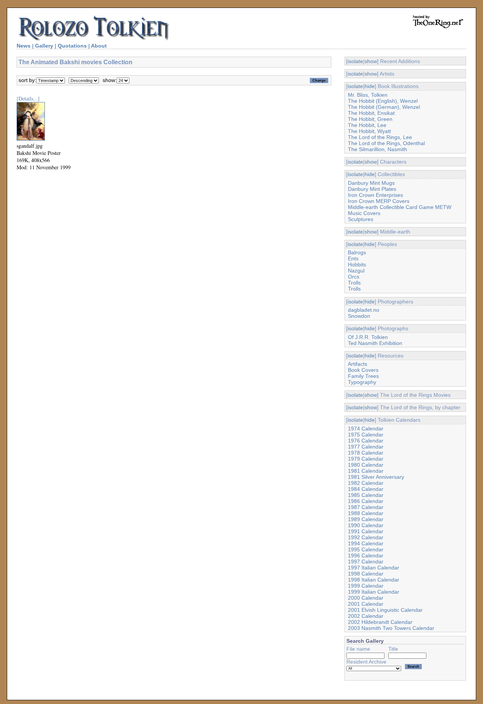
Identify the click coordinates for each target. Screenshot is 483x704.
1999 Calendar (365, 586)
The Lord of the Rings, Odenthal (386, 143)
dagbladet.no (363, 310)
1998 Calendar (365, 574)
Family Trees (363, 376)
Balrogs (357, 252)
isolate (355, 61)
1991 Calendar (365, 531)
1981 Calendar (365, 471)
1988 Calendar (365, 513)
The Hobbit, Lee (367, 125)
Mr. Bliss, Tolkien (368, 95)
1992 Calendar (365, 537)
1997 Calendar (365, 562)
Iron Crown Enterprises (375, 195)
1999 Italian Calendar (373, 592)
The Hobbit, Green (370, 119)
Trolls (354, 283)
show (371, 61)
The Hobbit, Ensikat (371, 113)
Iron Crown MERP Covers (378, 201)
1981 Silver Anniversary (376, 477)
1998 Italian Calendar (373, 580)
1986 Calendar (365, 501)
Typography (362, 382)
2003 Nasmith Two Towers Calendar (391, 628)
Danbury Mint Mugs (371, 183)
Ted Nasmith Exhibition (375, 343)
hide (370, 86)
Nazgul (356, 271)
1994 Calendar (365, 543)
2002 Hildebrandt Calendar (380, 622)
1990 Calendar (365, 525)
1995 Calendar (365, 549)
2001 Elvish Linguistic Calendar (385, 610)
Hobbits (357, 264)
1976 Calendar (365, 441)
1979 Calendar (365, 459)
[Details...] (28, 98)
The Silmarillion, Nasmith (377, 149)
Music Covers (364, 213)
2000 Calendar (365, 598)
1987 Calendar (365, 507)
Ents (353, 258)
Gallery (44, 46)
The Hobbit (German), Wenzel (384, 107)
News (24, 46)
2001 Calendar (365, 604)
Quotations (72, 46)
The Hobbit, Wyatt (369, 131)
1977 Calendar (365, 447)
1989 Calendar (365, 519)
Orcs (353, 277)
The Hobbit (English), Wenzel (383, 101)
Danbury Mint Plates (372, 189)
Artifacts (357, 364)
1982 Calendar (365, 483)
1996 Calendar (365, 555)
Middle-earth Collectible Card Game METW (399, 207)
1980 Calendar (365, 465)
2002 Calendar (365, 616)
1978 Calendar (365, 453)
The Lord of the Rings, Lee (380, 137)
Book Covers (363, 370)
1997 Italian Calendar (373, 568)
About (99, 46)
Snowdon (359, 316)
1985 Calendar (365, 495)
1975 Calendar (365, 435)
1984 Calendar (365, 489)
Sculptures (360, 219)
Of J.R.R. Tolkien (368, 337)
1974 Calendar (365, 428)
